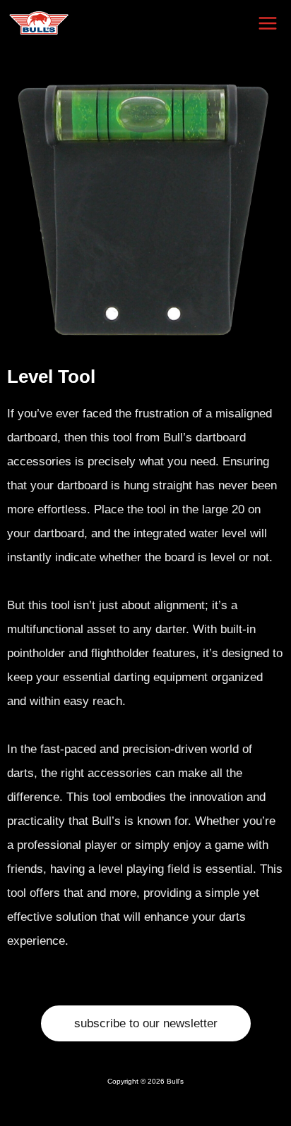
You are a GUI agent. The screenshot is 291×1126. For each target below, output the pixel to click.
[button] (146, 1023)
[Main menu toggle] (268, 23)
